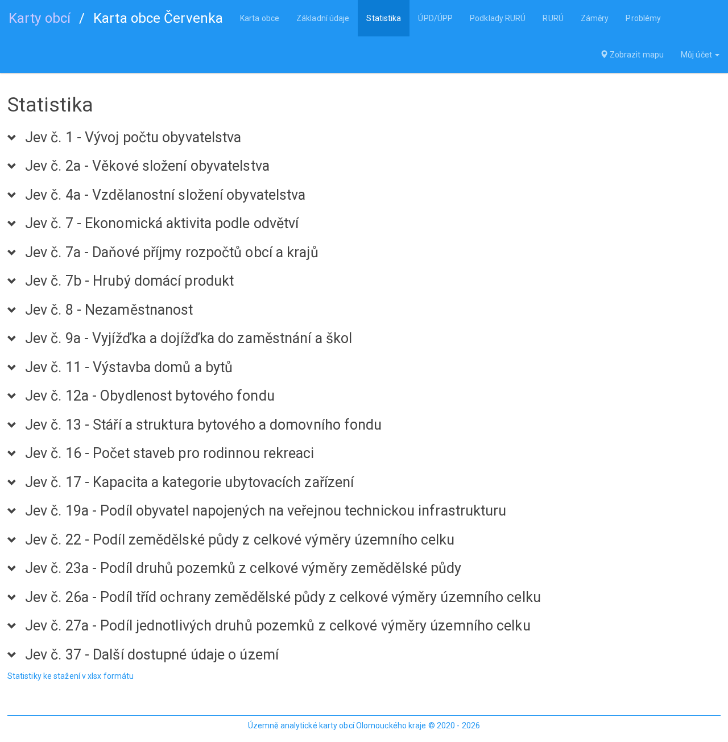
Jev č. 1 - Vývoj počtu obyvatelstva (133, 138)
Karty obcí (40, 18)
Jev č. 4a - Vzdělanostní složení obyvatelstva (165, 195)
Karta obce (259, 18)
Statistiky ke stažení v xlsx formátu (70, 676)
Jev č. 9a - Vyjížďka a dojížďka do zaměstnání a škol (188, 339)
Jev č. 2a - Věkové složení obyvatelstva (147, 166)
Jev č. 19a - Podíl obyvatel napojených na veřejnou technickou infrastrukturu (266, 511)
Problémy (643, 18)
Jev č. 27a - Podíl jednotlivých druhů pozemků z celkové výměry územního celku (278, 626)
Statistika (383, 18)
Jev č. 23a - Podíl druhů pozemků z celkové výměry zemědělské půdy (243, 568)
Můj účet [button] (697, 54)
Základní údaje (322, 18)
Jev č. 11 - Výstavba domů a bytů (129, 368)
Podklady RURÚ (498, 18)
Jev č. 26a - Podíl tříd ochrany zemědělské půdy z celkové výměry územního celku (283, 597)
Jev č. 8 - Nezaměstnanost (109, 310)
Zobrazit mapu (636, 54)
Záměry (595, 18)
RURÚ (553, 18)
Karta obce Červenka (158, 18)
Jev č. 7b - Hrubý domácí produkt (129, 281)
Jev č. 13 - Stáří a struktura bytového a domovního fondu (203, 425)
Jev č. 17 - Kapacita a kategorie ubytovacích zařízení (189, 482)
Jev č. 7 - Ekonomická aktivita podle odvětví (162, 224)
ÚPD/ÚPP (435, 18)
